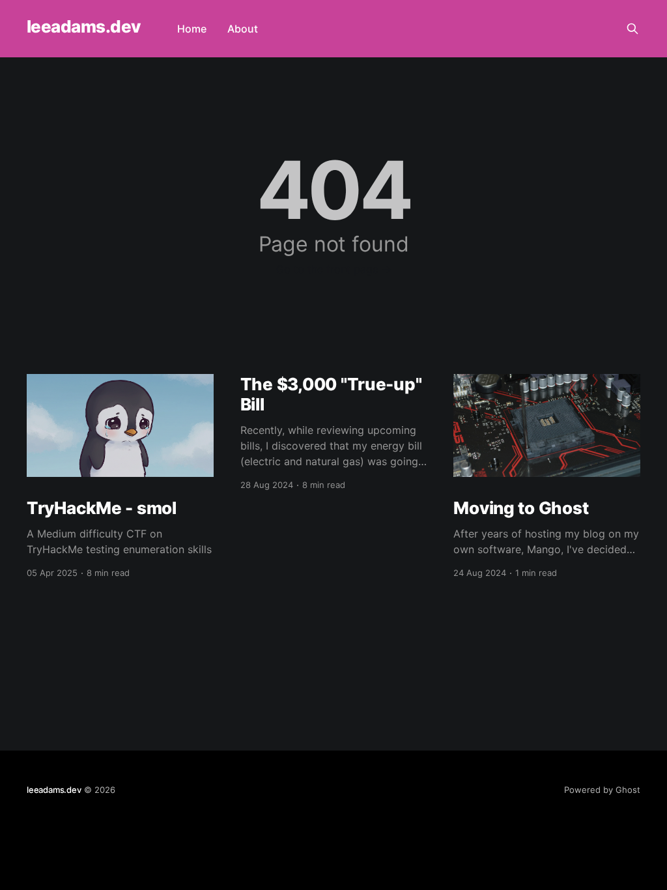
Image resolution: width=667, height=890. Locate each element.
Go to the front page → (333, 269)
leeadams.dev (84, 27)
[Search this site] (632, 28)
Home (191, 28)
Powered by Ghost (602, 789)
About (242, 28)
